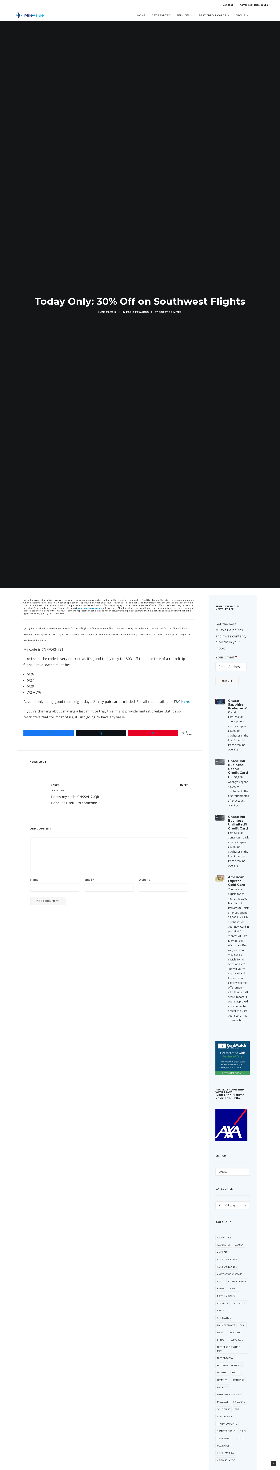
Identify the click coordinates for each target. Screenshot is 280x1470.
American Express (227, 1266)
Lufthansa (238, 1380)
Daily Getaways (226, 1325)
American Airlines (227, 1259)
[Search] (267, 17)
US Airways (223, 1445)
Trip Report (223, 1438)
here (185, 701)
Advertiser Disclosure (254, 4)
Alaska (239, 1244)
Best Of (234, 1288)
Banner (221, 1288)
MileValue (222, 1401)
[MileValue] (27, 15)
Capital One (239, 1303)
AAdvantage (224, 1237)
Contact (227, 4)
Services (183, 15)
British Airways (225, 1296)
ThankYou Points (227, 1423)
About (240, 15)
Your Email (226, 657)
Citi (230, 1310)
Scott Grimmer (170, 312)
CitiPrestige (224, 1317)
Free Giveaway (225, 1358)
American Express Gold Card (236, 881)
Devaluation (236, 1332)
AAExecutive (223, 1244)
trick (243, 1431)
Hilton (236, 1372)
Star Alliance (224, 1416)
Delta (220, 1332)
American (222, 1252)
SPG (237, 1409)
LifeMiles (222, 1380)
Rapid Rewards (137, 312)
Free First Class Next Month (228, 1349)
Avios (220, 1281)
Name (35, 879)
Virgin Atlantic (226, 1460)
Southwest (223, 1409)
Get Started (161, 15)
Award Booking (237, 1281)
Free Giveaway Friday (229, 1365)
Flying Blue (236, 1339)
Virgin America (225, 1452)
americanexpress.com (90, 608)
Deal (242, 1325)
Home (141, 15)
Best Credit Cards (212, 15)
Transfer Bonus (226, 1431)
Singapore (239, 1401)
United (239, 1438)
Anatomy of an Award (229, 1274)
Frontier (222, 1372)
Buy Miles (222, 1303)
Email (89, 879)
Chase (220, 1310)
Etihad (221, 1339)
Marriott (222, 1387)
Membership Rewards (229, 1394)
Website (144, 879)
